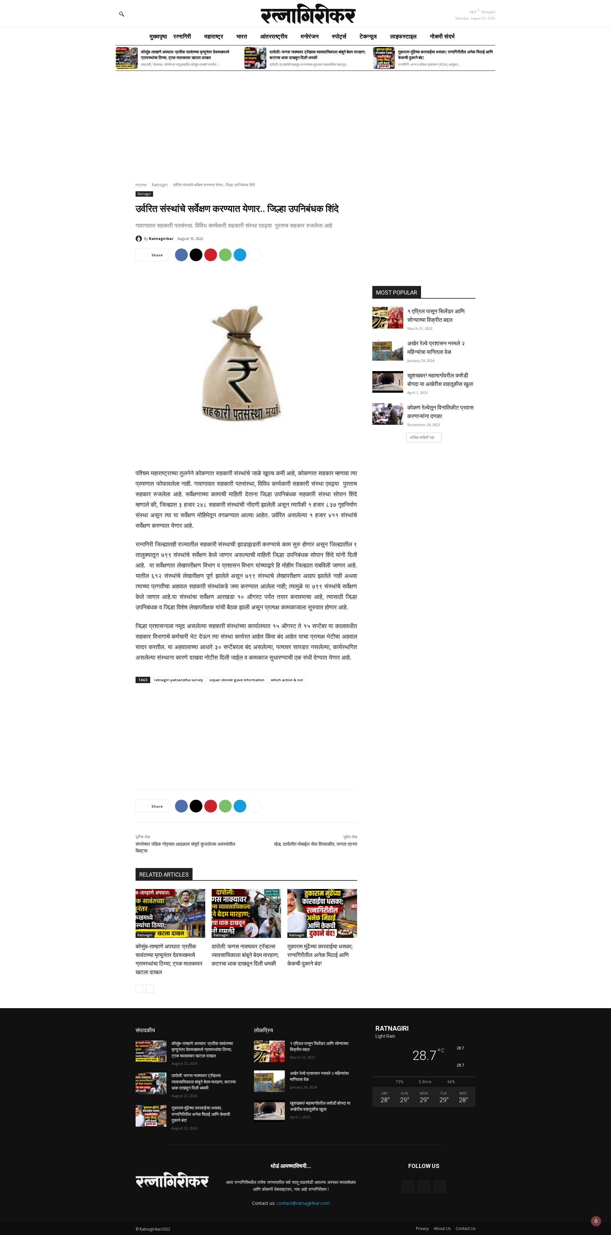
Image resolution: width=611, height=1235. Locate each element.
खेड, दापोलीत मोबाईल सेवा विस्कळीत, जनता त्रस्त (315, 844)
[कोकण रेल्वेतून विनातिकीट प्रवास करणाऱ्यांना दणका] (387, 414)
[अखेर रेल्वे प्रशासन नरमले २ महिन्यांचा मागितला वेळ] (387, 350)
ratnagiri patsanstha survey (178, 679)
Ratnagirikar (161, 238)
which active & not (287, 679)
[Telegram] (240, 254)
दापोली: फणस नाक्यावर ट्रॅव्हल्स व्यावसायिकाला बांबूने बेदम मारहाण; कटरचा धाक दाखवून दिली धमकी (318, 54)
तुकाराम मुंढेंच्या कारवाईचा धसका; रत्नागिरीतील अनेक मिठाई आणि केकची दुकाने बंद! (445, 54)
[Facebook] (181, 254)
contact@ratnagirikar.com (303, 1203)
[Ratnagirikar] (140, 238)
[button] (121, 14)
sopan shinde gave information (236, 679)
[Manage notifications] (596, 1221)
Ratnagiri (160, 184)
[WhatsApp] (225, 254)
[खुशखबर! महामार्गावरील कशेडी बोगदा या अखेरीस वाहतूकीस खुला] (387, 382)
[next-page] (150, 989)
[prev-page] (140, 989)
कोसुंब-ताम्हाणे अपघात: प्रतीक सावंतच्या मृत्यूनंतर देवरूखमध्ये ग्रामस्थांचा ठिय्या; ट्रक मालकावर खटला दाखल (185, 54)
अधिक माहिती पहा (422, 437)
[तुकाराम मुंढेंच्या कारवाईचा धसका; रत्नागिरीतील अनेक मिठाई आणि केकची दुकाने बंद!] (384, 58)
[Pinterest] (210, 254)
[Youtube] (439, 1186)
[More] (255, 254)
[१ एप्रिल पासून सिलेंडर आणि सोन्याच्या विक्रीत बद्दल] (387, 318)
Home (141, 184)
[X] (196, 254)
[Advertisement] (305, 122)
